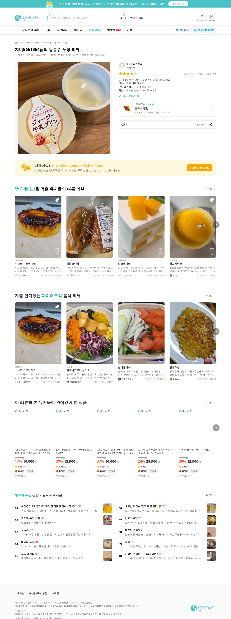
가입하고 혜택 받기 (199, 168)
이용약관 (19, 593)
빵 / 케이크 (55, 42)
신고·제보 (201, 124)
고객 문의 (56, 593)
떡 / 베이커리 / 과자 (37, 42)
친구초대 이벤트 (206, 29)
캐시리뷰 (184, 29)
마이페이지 (202, 20)
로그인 (212, 20)
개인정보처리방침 (38, 593)
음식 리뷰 (19, 42)
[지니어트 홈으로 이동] (28, 18)
